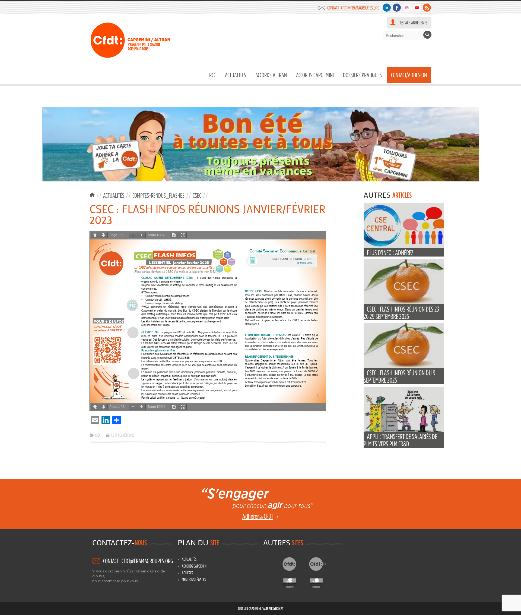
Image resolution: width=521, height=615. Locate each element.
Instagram (407, 8)
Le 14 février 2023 (122, 435)
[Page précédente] (95, 235)
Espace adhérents (413, 22)
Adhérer (187, 573)
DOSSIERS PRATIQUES (362, 75)
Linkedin (387, 8)
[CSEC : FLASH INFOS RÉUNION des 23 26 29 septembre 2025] (404, 303)
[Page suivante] (104, 235)
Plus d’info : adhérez (390, 252)
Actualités (235, 75)
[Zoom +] (142, 235)
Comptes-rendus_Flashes (158, 195)
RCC (212, 75)
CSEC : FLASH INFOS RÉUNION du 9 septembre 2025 (399, 376)
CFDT (294, 564)
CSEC (197, 195)
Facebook (397, 8)
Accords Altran (271, 75)
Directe (320, 581)
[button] (260, 144)
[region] (260, 144)
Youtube (417, 8)
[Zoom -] (133, 235)
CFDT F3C (320, 564)
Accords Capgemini (315, 75)
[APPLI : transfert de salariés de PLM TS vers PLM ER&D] (404, 430)
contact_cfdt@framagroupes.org (353, 7)
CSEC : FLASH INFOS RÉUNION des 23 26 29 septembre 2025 (401, 312)
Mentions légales (194, 579)
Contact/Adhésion (409, 75)
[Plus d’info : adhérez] (404, 246)
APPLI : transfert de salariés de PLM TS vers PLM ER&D (400, 440)
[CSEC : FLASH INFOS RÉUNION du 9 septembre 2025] (404, 367)
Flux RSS (427, 8)
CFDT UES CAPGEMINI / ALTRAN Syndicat (260, 608)
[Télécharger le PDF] (174, 235)
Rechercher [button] (427, 35)
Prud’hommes (294, 581)
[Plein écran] (183, 235)
